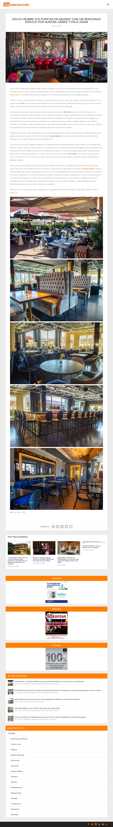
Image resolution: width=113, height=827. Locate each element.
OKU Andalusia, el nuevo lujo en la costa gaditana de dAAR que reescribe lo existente (47, 699)
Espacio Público (17, 771)
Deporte (14, 750)
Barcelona (42, 684)
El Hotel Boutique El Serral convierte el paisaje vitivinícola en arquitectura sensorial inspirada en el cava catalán (57, 690)
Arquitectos (34, 684)
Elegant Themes (21, 824)
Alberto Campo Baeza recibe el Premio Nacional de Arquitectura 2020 (43, 559)
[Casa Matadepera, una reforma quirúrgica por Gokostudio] (10, 709)
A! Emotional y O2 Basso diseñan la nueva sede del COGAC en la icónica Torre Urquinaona (49, 681)
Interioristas (49, 684)
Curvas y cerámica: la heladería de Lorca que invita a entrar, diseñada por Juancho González (50, 717)
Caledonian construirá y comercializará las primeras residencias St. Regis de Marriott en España (18, 561)
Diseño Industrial (17, 755)
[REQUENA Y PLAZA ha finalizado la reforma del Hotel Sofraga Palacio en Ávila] (69, 548)
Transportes (16, 804)
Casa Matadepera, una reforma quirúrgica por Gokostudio (37, 708)
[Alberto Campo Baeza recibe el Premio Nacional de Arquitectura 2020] (44, 548)
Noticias (56, 684)
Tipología (11, 733)
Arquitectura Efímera (19, 739)
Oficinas (14, 782)
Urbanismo (15, 809)
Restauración (16, 793)
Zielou (38, 88)
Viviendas (14, 814)
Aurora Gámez (15, 95)
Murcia (48, 719)
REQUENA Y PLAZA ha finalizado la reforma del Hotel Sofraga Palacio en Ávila (68, 560)
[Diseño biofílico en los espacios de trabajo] (93, 542)
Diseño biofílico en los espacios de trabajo (91, 546)
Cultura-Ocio (16, 744)
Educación (15, 766)
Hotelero (14, 777)
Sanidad (14, 798)
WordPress (43, 824)
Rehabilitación (16, 787)
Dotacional (15, 760)
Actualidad (26, 684)
